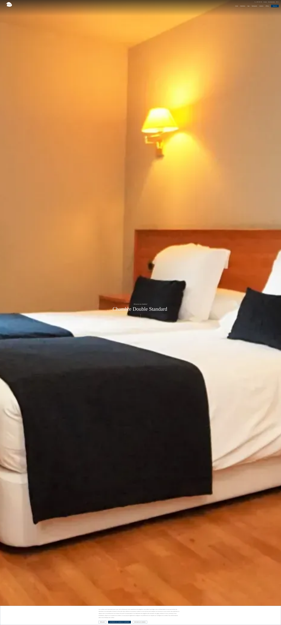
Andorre (261, 6)
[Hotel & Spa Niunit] (9, 4)
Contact (265, 1)
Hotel (236, 6)
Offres (267, 6)
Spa (248, 6)
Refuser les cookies (140, 622)
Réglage (102, 622)
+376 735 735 (259, 1)
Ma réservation (271, 1)
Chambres (242, 6)
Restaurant (254, 6)
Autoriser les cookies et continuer (119, 622)
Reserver (275, 6)
